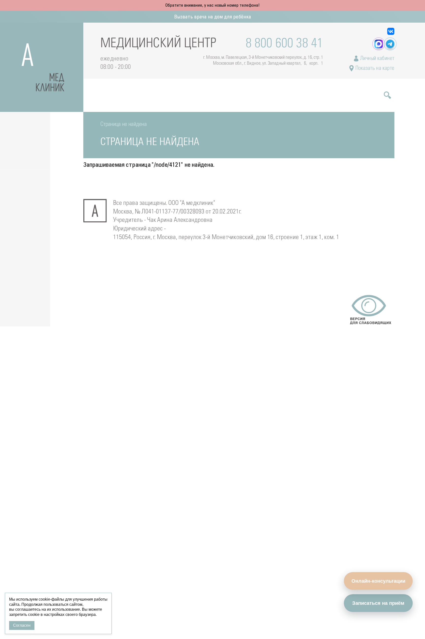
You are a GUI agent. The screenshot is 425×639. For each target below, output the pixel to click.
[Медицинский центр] (41, 67)
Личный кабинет (376, 58)
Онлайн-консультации (378, 581)
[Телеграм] (390, 44)
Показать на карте (374, 68)
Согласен (21, 625)
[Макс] (378, 44)
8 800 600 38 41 (284, 44)
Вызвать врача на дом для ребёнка (212, 17)
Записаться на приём (378, 603)
